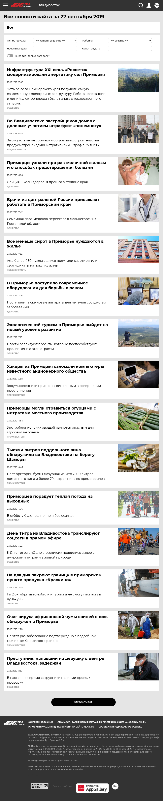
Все (10, 27)
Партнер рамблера (62, 786)
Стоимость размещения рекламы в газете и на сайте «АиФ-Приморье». (101, 722)
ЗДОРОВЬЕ (13, 187)
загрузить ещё (83, 702)
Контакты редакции (40, 722)
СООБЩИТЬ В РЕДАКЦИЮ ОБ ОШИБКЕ (120, 727)
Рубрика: (87, 40)
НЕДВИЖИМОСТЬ (16, 150)
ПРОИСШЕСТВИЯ (16, 395)
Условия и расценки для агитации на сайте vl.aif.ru (61, 727)
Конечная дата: (91, 48)
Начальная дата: (17, 48)
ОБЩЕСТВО (13, 108)
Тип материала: (16, 40)
